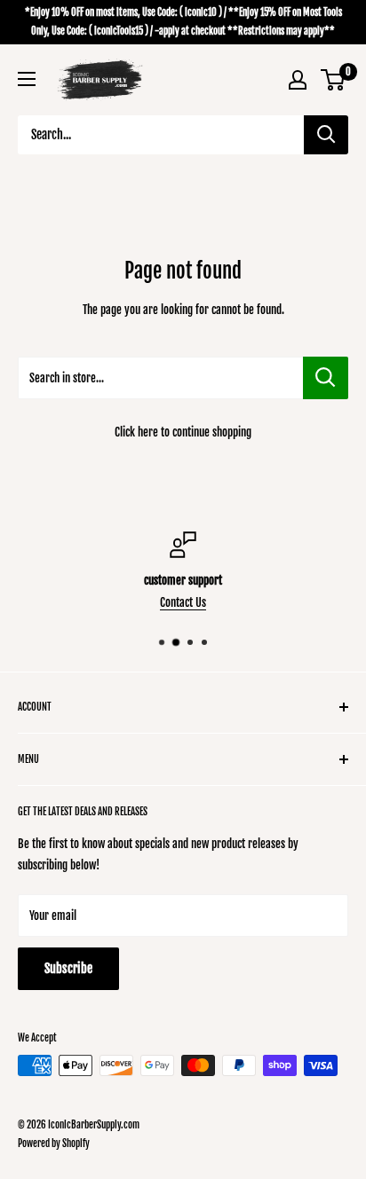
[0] (333, 79)
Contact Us (183, 602)
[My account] (297, 80)
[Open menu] (27, 79)
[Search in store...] (325, 378)
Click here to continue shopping (183, 432)
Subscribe (68, 968)
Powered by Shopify (54, 1143)
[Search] (326, 134)
